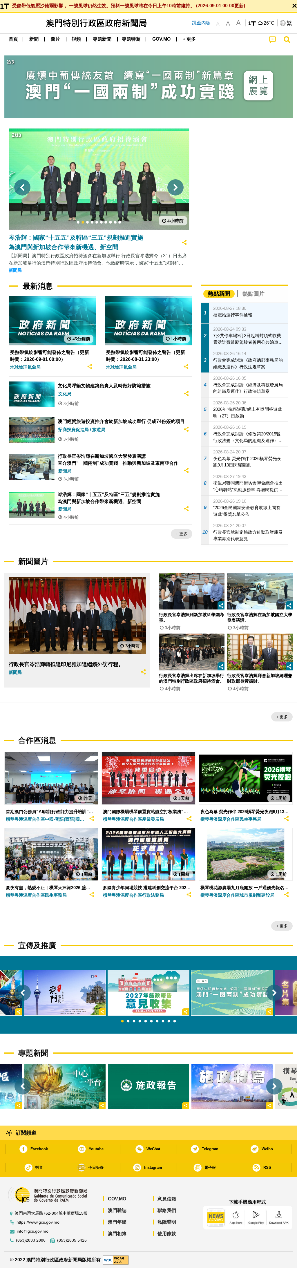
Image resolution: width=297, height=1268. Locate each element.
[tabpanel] (148, 993)
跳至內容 (201, 22)
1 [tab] (122, 1021)
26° (269, 23)
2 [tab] (128, 1021)
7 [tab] (157, 1021)
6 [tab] (151, 1021)
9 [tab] (169, 1021)
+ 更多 (181, 533)
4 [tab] (140, 1021)
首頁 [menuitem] (13, 39)
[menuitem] (34, 39)
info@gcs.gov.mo (32, 1231)
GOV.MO (117, 1198)
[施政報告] (148, 1086)
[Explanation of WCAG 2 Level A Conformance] (115, 1259)
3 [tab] (134, 1021)
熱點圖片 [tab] (253, 294)
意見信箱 (166, 1198)
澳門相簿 (117, 1233)
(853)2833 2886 (31, 1240)
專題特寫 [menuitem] (131, 39)
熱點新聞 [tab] (219, 294)
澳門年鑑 (117, 1222)
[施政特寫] (232, 1086)
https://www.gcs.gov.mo (38, 1222)
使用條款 (166, 1233)
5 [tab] (145, 1021)
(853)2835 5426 (72, 1240)
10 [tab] (175, 1021)
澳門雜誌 (117, 1210)
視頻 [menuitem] (76, 39)
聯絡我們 (166, 1210)
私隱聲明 (166, 1222)
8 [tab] (163, 1021)
